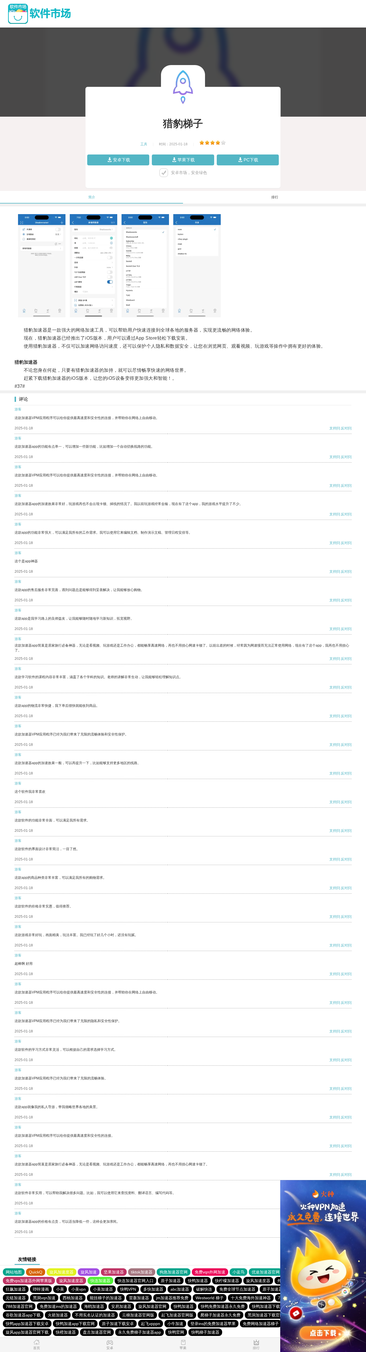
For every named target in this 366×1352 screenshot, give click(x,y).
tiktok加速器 (141, 1272)
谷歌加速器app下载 (23, 1315)
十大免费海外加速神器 (251, 1298)
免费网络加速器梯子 (261, 1323)
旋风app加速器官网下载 (27, 1332)
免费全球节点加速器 (237, 1289)
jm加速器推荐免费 (172, 1298)
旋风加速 (89, 1272)
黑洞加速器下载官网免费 (270, 1315)
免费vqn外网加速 (210, 1272)
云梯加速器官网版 (138, 1315)
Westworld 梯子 (210, 1298)
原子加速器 (171, 1280)
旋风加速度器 (61, 1272)
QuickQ (35, 1272)
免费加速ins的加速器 (58, 1306)
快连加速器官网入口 (136, 1280)
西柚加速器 (73, 1298)
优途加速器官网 (266, 1272)
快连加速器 (100, 1280)
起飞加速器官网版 (177, 1315)
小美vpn (78, 1289)
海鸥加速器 (94, 1306)
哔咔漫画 (41, 1289)
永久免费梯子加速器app (139, 1332)
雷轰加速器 (139, 1298)
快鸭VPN (128, 1289)
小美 (60, 1289)
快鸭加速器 (198, 1280)
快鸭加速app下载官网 (75, 1323)
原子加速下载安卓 (118, 1323)
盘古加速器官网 (97, 1332)
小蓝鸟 (238, 1272)
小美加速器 (103, 1289)
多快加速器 (153, 1289)
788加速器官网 (19, 1306)
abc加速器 (179, 1289)
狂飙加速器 (16, 1289)
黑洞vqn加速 (44, 1298)
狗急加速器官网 (174, 1272)
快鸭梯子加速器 (205, 1332)
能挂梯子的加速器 (106, 1298)
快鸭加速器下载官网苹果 (274, 1306)
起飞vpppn (150, 1323)
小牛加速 (175, 1323)
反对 (344, 428)
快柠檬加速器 (227, 1280)
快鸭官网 (176, 1332)
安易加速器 (121, 1306)
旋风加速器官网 (152, 1306)
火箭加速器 (58, 1315)
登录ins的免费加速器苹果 (213, 1323)
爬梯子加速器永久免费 (220, 1315)
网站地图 (14, 1272)
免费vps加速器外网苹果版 (29, 1280)
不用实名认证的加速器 (95, 1315)
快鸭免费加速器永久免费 (223, 1306)
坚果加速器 (114, 1272)
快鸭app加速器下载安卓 (27, 1323)
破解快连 (204, 1289)
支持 (332, 428)
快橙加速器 (66, 1332)
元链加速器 (16, 1298)
